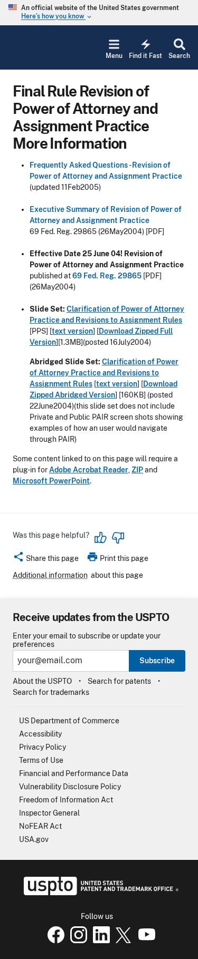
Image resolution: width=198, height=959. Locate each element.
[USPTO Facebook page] (53, 940)
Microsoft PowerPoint (51, 481)
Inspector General (49, 813)
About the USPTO (42, 681)
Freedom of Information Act (66, 800)
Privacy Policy (42, 747)
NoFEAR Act (40, 826)
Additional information (50, 575)
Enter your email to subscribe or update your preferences (87, 640)
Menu (114, 56)
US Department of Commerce (69, 720)
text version (72, 331)
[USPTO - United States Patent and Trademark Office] (99, 892)
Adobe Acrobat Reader (88, 470)
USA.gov (34, 839)
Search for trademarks (51, 692)
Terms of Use (41, 760)
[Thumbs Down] (117, 537)
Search (179, 56)
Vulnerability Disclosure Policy (70, 786)
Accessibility (40, 734)
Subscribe (157, 660)
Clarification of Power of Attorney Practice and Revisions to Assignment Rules (104, 372)
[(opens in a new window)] (76, 940)
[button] (46, 560)
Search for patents (119, 681)
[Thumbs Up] (101, 537)
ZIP (137, 470)
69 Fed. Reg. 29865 (107, 276)
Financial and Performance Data (73, 773)
